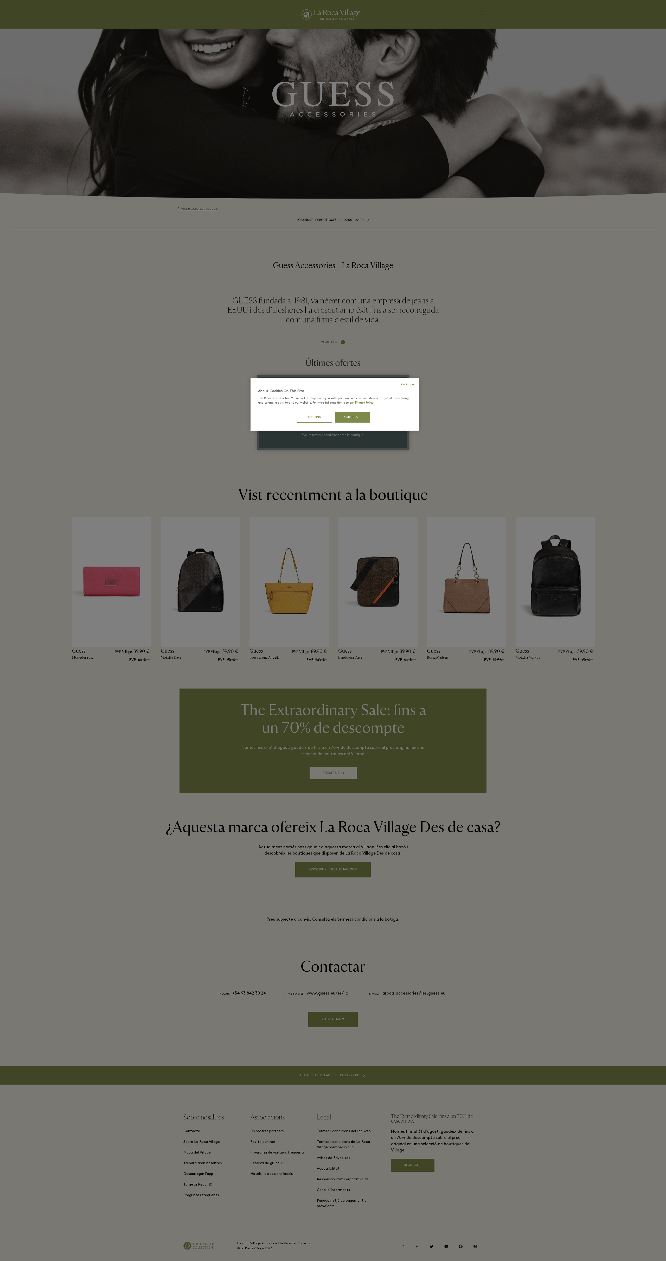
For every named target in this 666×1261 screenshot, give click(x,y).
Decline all (408, 384)
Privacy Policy (364, 402)
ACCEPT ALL (352, 417)
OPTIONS (314, 417)
